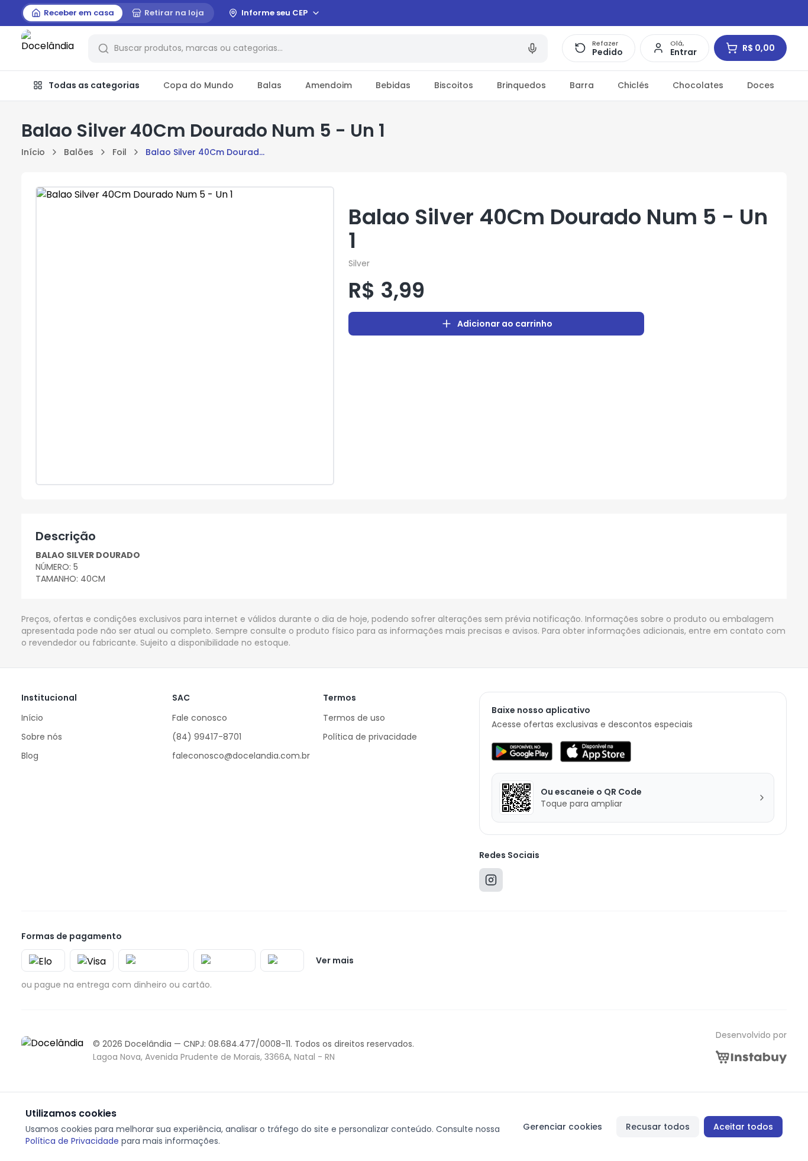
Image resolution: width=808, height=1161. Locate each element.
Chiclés (633, 85)
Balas (269, 85)
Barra (582, 85)
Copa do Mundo (198, 85)
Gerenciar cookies (562, 1127)
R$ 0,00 (758, 48)
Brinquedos (521, 85)
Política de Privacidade (72, 1141)
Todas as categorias (94, 85)
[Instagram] (491, 882)
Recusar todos (658, 1127)
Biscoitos (453, 85)
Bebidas (393, 85)
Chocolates (698, 85)
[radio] (72, 13)
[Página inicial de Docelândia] (47, 48)
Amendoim (328, 85)
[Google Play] (522, 751)
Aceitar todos (743, 1127)
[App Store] (595, 751)
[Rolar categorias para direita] (774, 86)
